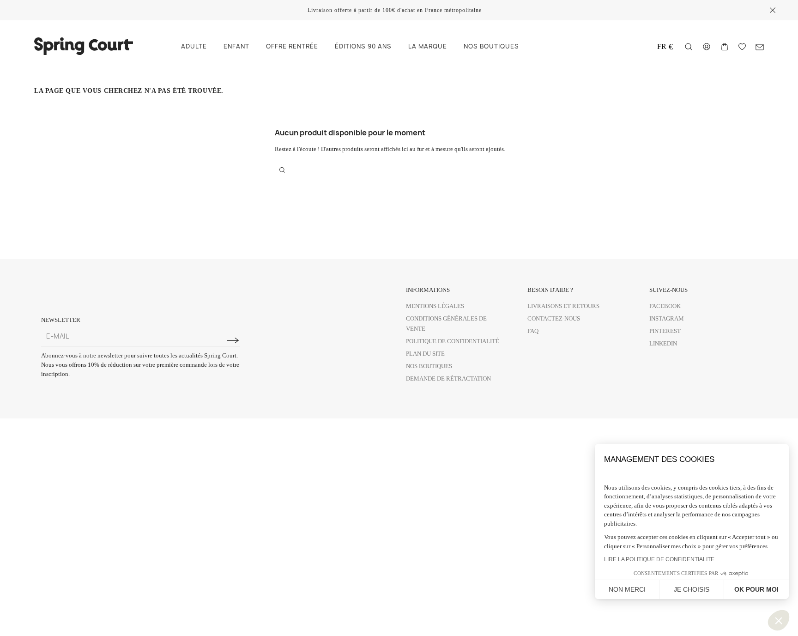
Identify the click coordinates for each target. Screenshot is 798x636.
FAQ (532, 330)
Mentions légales (435, 306)
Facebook (665, 306)
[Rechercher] (688, 47)
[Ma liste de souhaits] (742, 46)
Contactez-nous (553, 318)
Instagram (666, 318)
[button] (779, 620)
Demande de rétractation (448, 378)
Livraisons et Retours (563, 306)
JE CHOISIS (691, 589)
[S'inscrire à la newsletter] (232, 340)
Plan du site (425, 353)
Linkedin (663, 343)
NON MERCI (627, 589)
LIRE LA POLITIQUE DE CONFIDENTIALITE (659, 559)
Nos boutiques (429, 366)
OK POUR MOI (756, 589)
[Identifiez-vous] (706, 46)
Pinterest (665, 330)
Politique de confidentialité (452, 341)
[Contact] (760, 46)
